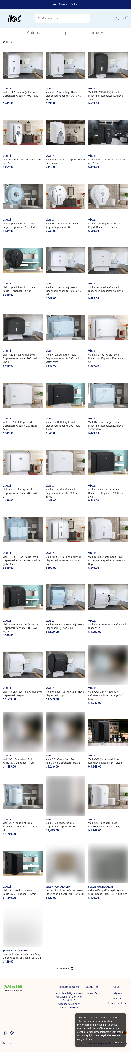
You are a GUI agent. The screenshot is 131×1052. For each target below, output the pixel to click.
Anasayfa (91, 993)
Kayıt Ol (117, 998)
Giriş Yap (117, 993)
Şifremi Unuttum (117, 1003)
